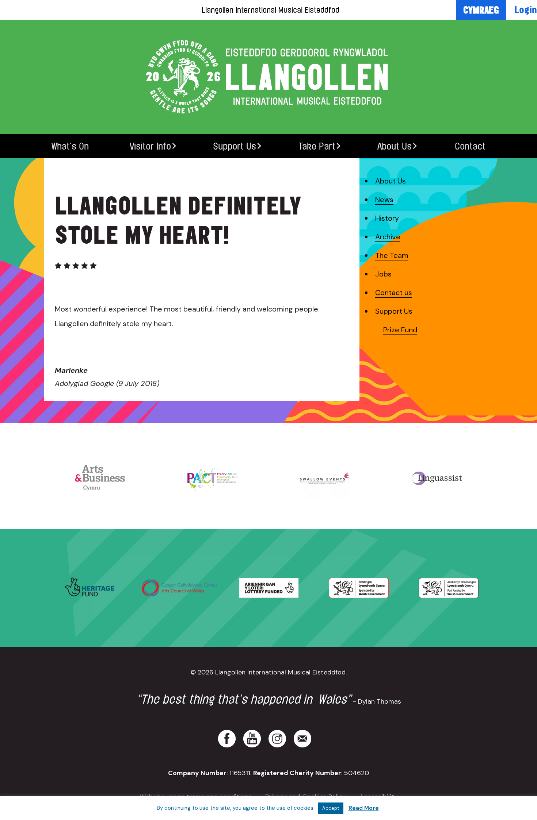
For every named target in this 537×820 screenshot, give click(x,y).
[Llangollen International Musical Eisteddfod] (268, 76)
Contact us (393, 292)
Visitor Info (150, 146)
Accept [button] (330, 808)
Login (525, 9)
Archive (387, 236)
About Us (394, 146)
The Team (391, 255)
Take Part (316, 146)
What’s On (70, 146)
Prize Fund (400, 329)
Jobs (383, 274)
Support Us (234, 146)
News (384, 199)
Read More (364, 808)
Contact (470, 146)
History (387, 218)
